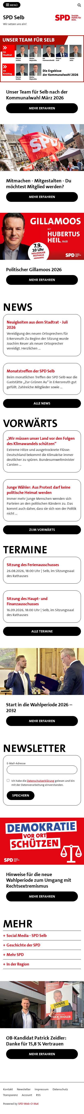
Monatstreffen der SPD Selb (31, 371)
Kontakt (8, 1089)
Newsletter (24, 1089)
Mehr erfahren (42, 108)
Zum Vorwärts (42, 529)
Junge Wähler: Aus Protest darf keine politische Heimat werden (38, 490)
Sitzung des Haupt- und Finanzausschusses (27, 601)
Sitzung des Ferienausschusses (33, 564)
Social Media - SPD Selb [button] (27, 935)
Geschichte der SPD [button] (23, 945)
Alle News (42, 403)
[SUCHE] (79, 5)
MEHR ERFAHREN (42, 197)
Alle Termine (42, 631)
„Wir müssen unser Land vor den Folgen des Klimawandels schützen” (41, 441)
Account (27, 1095)
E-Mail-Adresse (16, 763)
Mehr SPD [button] (15, 954)
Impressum (42, 1089)
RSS (38, 1095)
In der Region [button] (18, 964)
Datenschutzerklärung (40, 781)
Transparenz (10, 1095)
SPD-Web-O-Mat (28, 1103)
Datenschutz (60, 1089)
